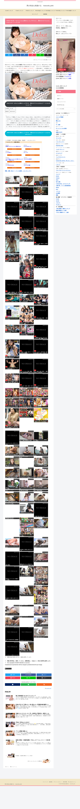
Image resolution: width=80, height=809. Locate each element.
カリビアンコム (8, 691)
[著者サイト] (12, 707)
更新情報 (50, 804)
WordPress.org (60, 104)
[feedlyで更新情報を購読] (28, 707)
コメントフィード (61, 101)
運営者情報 (65, 804)
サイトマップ (45, 804)
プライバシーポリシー (58, 804)
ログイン (59, 95)
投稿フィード (60, 98)
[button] (74, 108)
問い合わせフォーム (72, 804)
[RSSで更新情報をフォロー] (44, 707)
